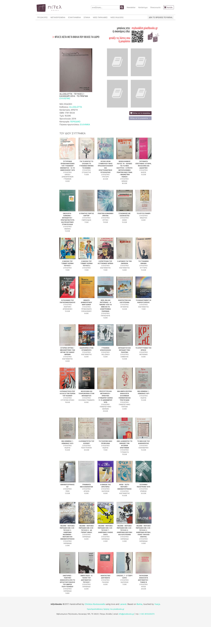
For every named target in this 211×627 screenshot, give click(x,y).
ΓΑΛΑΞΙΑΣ (105, 582)
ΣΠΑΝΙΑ (87, 17)
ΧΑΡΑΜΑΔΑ (67, 543)
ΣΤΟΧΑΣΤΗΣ (86, 172)
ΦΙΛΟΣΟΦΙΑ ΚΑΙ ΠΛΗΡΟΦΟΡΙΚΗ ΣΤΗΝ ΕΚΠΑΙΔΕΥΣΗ (86, 393)
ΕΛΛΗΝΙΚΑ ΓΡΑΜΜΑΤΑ (86, 400)
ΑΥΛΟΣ (143, 587)
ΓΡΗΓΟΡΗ (105, 177)
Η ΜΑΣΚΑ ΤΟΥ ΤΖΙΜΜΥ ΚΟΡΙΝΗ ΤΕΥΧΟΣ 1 (67, 263)
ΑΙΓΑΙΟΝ (86, 491)
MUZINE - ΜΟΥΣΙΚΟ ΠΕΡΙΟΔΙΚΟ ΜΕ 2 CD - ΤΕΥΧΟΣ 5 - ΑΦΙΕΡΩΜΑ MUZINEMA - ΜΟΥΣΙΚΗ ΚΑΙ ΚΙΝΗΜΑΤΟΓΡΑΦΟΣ (67, 532)
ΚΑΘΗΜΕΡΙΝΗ (143, 448)
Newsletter (131, 7)
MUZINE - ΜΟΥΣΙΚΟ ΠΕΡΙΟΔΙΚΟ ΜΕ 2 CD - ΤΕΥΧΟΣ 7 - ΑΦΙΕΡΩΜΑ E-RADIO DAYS (105, 530)
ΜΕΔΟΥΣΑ (143, 218)
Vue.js (157, 604)
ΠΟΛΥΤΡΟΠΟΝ (86, 448)
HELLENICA (105, 354)
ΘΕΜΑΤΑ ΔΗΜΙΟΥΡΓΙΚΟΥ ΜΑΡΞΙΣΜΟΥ (86, 302)
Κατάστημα (143, 7)
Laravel (123, 604)
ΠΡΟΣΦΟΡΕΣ (42, 17)
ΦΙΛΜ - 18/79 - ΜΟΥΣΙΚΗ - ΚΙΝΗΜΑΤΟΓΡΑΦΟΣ (124, 487)
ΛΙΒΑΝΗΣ (67, 229)
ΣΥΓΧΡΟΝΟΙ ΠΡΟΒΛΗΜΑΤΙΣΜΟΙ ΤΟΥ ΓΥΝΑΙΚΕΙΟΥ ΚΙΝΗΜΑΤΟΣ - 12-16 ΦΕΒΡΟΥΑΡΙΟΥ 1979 (67, 165)
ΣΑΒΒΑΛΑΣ (124, 357)
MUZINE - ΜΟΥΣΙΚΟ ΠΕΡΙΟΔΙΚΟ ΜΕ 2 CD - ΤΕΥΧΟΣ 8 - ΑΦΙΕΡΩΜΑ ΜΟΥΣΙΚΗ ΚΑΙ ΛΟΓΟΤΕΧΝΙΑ (124, 530)
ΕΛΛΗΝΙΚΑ (85, 124)
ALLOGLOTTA (75, 107)
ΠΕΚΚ (67, 491)
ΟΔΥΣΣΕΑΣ (105, 491)
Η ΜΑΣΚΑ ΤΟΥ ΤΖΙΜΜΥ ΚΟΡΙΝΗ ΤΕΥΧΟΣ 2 (86, 263)
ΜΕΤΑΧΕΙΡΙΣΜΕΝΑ (58, 17)
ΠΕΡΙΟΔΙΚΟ (75, 121)
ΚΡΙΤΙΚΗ (105, 220)
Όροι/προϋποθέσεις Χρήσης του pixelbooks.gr (105, 609)
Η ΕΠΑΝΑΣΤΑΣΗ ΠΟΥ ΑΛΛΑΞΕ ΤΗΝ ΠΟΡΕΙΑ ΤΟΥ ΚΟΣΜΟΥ (67, 393)
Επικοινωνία (155, 7)
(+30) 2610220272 (146, 614)
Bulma (139, 604)
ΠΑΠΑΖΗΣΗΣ (105, 315)
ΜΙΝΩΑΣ (124, 181)
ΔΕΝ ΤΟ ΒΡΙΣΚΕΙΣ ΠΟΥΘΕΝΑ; (161, 17)
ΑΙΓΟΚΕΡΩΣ (124, 307)
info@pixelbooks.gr (126, 614)
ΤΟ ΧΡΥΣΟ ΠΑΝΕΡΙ (143, 213)
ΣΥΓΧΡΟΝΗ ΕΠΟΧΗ (67, 400)
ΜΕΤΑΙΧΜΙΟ (143, 354)
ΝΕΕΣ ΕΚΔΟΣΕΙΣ (117, 17)
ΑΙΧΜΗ (124, 220)
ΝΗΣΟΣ (143, 172)
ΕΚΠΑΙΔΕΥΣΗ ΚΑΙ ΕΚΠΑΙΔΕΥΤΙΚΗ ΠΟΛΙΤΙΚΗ (124, 350)
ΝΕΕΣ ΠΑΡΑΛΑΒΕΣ (100, 17)
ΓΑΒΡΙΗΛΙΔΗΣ (86, 220)
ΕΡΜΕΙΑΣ (143, 491)
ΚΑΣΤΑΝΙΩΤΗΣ (105, 268)
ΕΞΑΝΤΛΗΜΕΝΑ (74, 17)
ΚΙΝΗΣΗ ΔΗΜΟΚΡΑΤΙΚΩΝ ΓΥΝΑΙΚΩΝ (67, 177)
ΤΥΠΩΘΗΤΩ (124, 452)
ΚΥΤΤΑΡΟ (143, 268)
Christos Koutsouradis (95, 604)
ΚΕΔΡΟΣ (143, 398)
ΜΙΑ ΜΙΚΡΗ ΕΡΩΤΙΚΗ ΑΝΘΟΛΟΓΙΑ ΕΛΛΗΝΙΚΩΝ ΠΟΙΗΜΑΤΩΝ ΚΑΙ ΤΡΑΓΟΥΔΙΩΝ (124, 395)
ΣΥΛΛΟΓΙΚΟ (64, 98)
